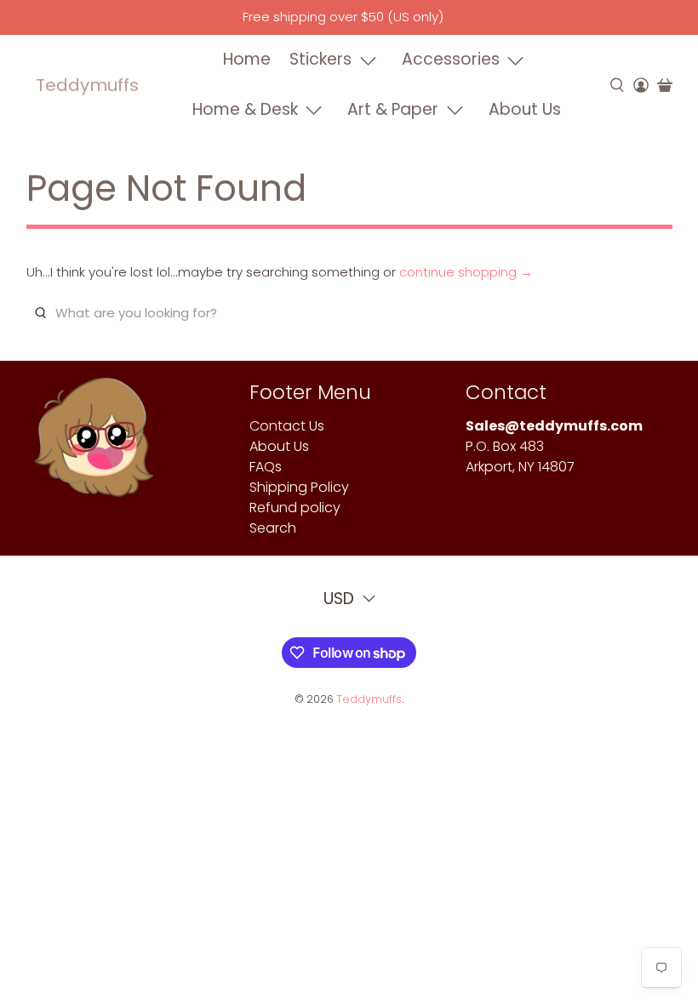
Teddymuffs (87, 85)
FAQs (265, 466)
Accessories (451, 59)
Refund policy (294, 507)
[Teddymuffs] (93, 446)
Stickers (320, 59)
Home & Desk (245, 109)
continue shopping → (466, 272)
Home (247, 59)
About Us (525, 109)
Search (272, 528)
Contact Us (286, 426)
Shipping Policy (299, 487)
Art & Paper (392, 109)
